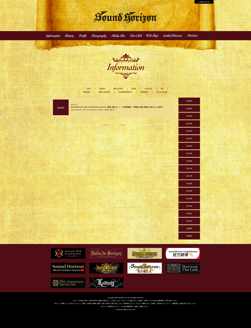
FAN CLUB (161, 92)
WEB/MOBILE (125, 92)
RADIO (86, 92)
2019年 (189, 153)
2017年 (189, 168)
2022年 (189, 131)
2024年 (189, 116)
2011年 (189, 213)
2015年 (189, 183)
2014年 (189, 191)
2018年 (189, 161)
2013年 (189, 199)
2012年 (189, 206)
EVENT (148, 89)
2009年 (189, 228)
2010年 (189, 221)
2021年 (189, 138)
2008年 (189, 236)
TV (162, 89)
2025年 (189, 109)
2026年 (189, 101)
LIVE (134, 89)
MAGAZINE (104, 92)
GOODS (144, 92)
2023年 (189, 124)
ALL (89, 89)
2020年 (189, 146)
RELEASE (118, 89)
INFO (102, 89)
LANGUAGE (203, 2)
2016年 (189, 176)
